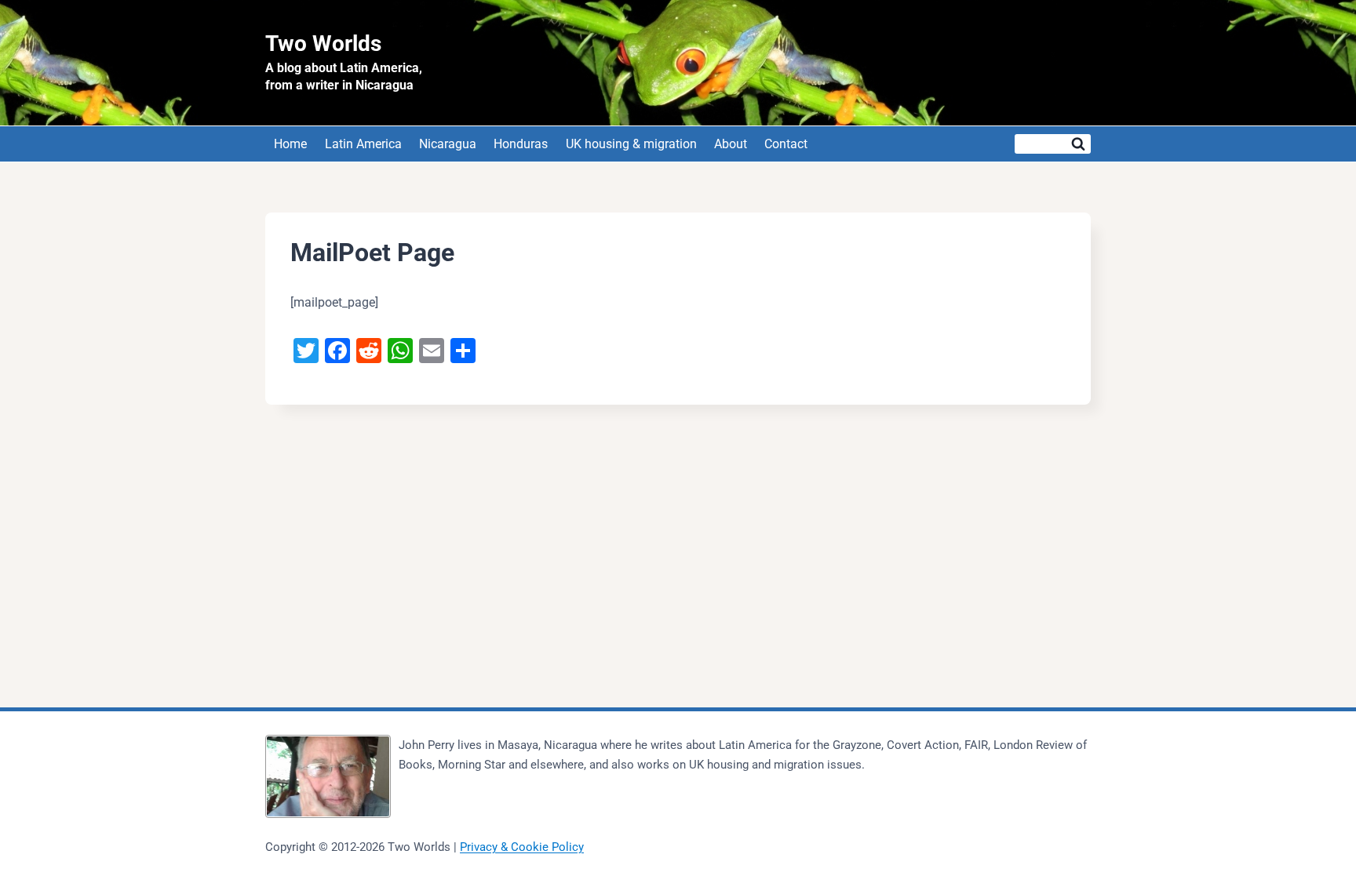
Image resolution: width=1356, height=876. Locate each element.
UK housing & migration (631, 143)
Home (290, 143)
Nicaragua (447, 143)
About (730, 143)
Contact (785, 143)
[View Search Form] (1053, 144)
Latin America (363, 143)
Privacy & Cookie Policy (522, 847)
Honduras (521, 143)
